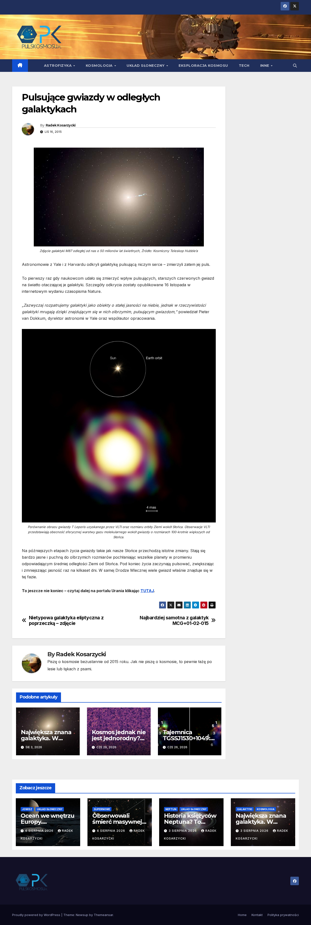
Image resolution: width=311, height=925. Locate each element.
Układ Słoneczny (146, 65)
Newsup (82, 915)
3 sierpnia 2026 (183, 830)
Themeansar (103, 915)
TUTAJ (147, 590)
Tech (244, 65)
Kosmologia (100, 65)
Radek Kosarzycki (61, 125)
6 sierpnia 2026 (39, 830)
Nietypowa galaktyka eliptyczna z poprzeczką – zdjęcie (66, 620)
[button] (295, 65)
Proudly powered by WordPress (36, 915)
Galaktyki (244, 809)
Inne (265, 65)
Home (242, 915)
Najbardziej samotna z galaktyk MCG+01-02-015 (174, 620)
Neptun (170, 809)
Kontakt (257, 915)
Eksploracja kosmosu (203, 65)
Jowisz (27, 809)
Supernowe (102, 809)
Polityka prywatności (283, 915)
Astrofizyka (58, 65)
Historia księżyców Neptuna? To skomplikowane (190, 821)
